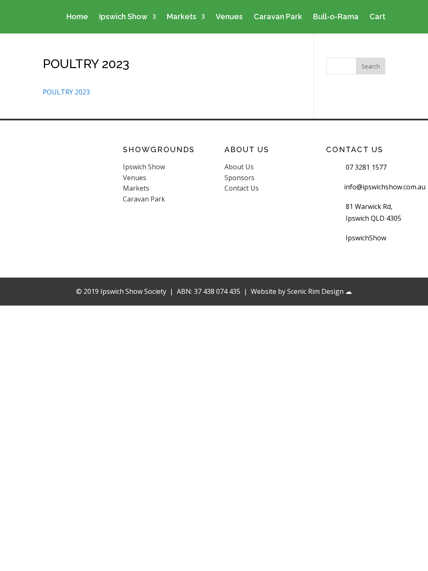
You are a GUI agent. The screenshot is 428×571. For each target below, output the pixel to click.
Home (77, 17)
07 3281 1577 (366, 167)
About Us (239, 166)
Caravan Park (278, 17)
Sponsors (239, 177)
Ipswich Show (123, 17)
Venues (229, 17)
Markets (181, 17)
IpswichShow (366, 237)
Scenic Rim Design (315, 291)
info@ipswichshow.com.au (384, 186)
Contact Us (241, 188)
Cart (377, 17)
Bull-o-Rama (336, 17)
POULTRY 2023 (66, 92)
